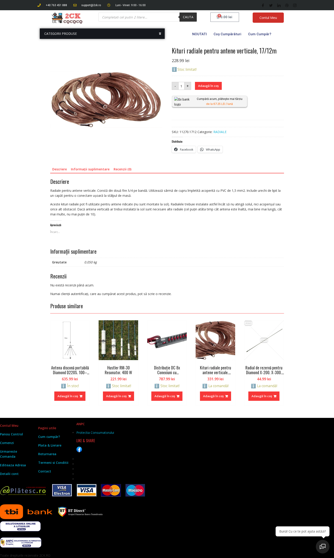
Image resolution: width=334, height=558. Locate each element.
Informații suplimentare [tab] (90, 169)
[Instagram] (295, 5)
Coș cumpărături (227, 34)
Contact (44, 471)
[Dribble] (287, 5)
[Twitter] (271, 5)
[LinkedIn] (279, 5)
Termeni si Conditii (53, 462)
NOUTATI (199, 34)
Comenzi (7, 443)
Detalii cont (9, 474)
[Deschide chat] (322, 546)
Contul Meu (268, 17)
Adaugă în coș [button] (67, 396)
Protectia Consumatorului (95, 432)
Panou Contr (10, 434)
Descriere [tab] (59, 169)
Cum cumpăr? (259, 34)
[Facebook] (263, 5)
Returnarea (47, 454)
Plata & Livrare (49, 445)
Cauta (188, 17)
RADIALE (220, 132)
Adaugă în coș (208, 86)
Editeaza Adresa (13, 465)
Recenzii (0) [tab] (122, 169)
